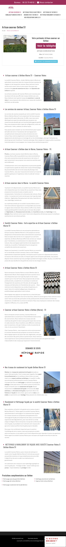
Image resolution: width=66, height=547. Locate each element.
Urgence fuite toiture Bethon (44, 481)
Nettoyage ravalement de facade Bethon (15, 485)
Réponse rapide (33, 352)
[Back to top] (61, 542)
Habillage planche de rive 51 (14, 15)
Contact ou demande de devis (46, 61)
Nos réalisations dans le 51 (32, 17)
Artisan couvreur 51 (15, 12)
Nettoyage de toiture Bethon (11, 481)
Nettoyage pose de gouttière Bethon (14, 479)
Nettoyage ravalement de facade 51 (50, 15)
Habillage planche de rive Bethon (45, 479)
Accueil (3, 30)
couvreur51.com (19, 538)
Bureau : (24, 2)
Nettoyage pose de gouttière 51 (32, 12)
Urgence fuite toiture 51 (31, 15)
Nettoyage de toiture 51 (50, 12)
